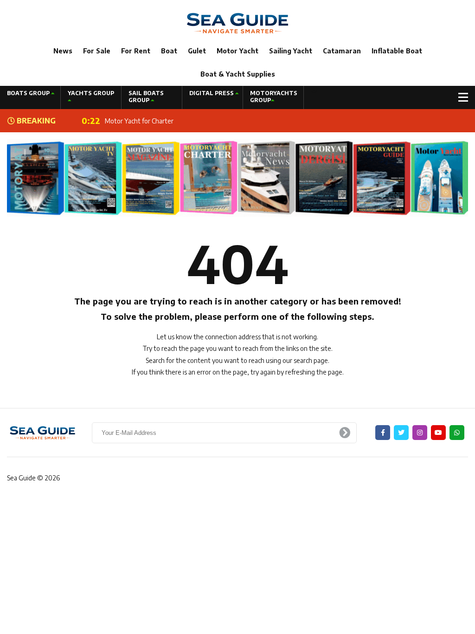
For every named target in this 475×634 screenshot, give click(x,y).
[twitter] (401, 432)
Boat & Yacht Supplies (237, 74)
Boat (169, 51)
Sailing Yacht (290, 51)
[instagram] (419, 432)
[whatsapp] (456, 432)
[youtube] (438, 432)
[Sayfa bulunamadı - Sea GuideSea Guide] (237, 22)
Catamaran (342, 51)
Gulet (197, 51)
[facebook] (382, 432)
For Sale (96, 51)
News (62, 51)
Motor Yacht (237, 51)
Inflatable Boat (397, 51)
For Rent (135, 51)
